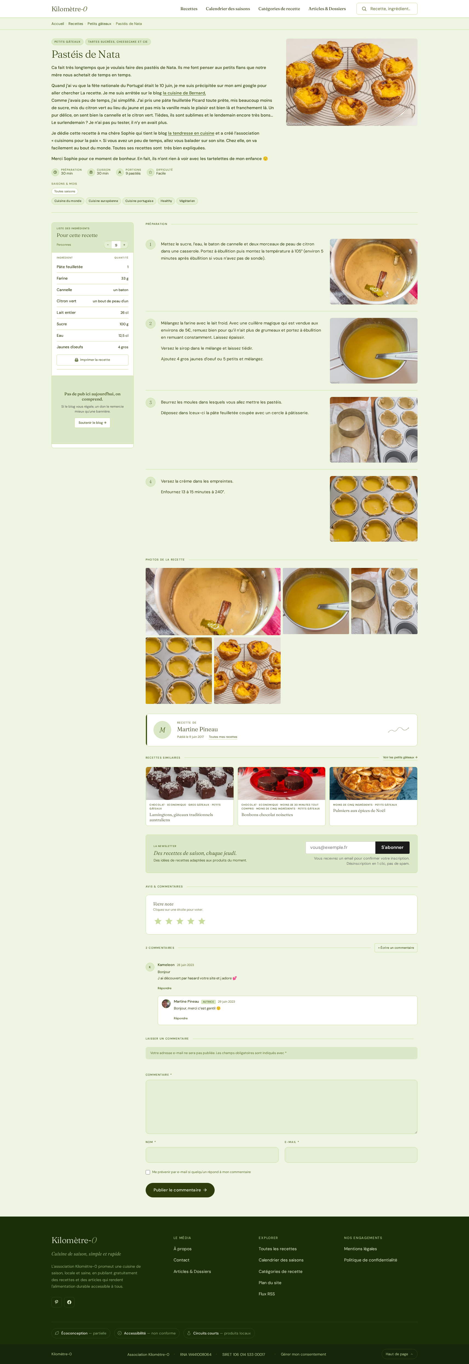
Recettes (188, 8)
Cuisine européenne (103, 201)
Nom (151, 1142)
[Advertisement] (92, 409)
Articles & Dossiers (327, 8)
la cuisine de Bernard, (184, 93)
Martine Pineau (197, 729)
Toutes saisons (64, 191)
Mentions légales (360, 1249)
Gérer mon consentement (303, 1354)
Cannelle (64, 289)
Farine (62, 277)
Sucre (62, 323)
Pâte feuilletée (70, 266)
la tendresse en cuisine (191, 133)
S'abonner (392, 847)
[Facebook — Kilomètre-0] (69, 1302)
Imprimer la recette (95, 360)
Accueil (57, 23)
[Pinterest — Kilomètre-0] (56, 1302)
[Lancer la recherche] (364, 9)
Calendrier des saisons (228, 8)
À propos (183, 1249)
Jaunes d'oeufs (70, 346)
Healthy (166, 201)
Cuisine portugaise (139, 201)
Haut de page (397, 1354)
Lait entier (66, 312)
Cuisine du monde (67, 201)
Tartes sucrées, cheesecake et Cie (118, 41)
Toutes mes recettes (223, 737)
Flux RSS (267, 1294)
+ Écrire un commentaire (396, 948)
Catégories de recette (279, 8)
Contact (181, 1260)
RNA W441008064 (195, 1354)
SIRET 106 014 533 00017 (243, 1354)
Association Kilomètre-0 (148, 1354)
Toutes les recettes (278, 1249)
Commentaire (159, 1074)
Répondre (164, 988)
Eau (60, 335)
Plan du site (270, 1282)
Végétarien (187, 201)
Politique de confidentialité (370, 1260)
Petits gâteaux (99, 23)
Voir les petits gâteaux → (400, 757)
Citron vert (66, 300)
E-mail (292, 1142)
